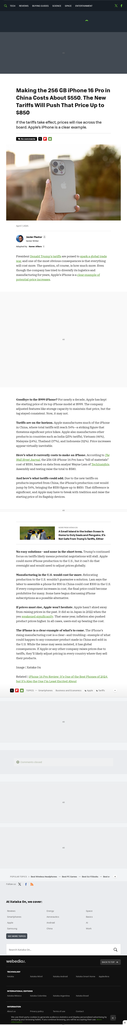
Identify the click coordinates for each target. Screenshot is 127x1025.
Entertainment (83, 5)
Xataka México (14, 995)
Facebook (121, 6)
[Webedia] (15, 961)
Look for (115, 949)
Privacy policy (37, 1011)
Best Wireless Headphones (44, 876)
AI (87, 922)
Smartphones (45, 690)
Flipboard (45, 139)
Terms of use (59, 1011)
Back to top (108, 962)
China (50, 928)
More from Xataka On (68, 527)
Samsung (12, 928)
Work (89, 928)
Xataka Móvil (36, 976)
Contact (80, 1011)
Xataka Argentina (61, 995)
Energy (50, 910)
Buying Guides (40, 5)
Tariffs (101, 690)
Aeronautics (53, 916)
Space (68, 5)
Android (51, 922)
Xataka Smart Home (85, 976)
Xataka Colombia (38, 995)
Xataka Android (60, 976)
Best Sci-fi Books (90, 876)
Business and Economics (68, 690)
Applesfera (104, 976)
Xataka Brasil (82, 995)
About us (11, 1011)
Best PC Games (69, 876)
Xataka (10, 976)
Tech (12, 5)
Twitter (116, 6)
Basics (89, 916)
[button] (35, 237)
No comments (28, 138)
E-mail (50, 139)
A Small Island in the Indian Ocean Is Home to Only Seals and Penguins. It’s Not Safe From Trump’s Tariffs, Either (82, 535)
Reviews (23, 5)
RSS (31, 883)
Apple (90, 690)
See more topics (17, 936)
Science (56, 5)
